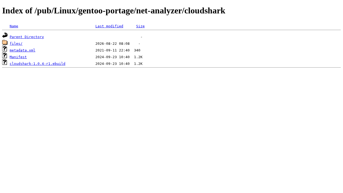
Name (14, 26)
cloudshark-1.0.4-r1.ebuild (37, 64)
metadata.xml (22, 50)
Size (140, 26)
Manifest (18, 57)
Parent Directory (27, 37)
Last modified (109, 26)
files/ (16, 44)
